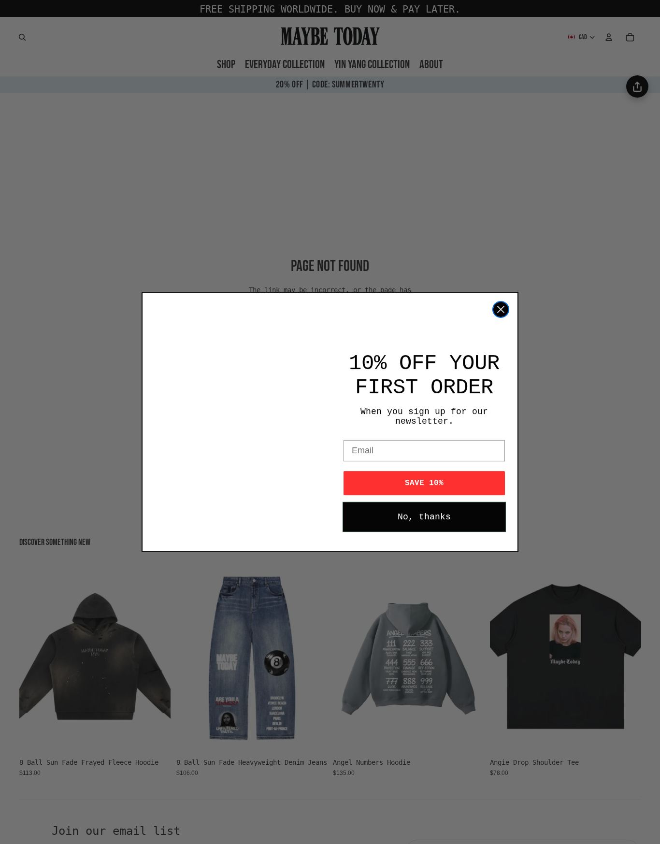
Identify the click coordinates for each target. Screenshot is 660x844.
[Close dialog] (501, 309)
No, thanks (424, 517)
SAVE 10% (424, 483)
